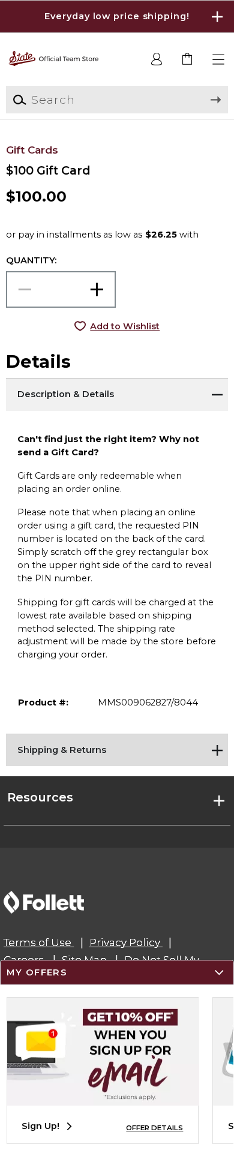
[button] (117, 16)
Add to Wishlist (125, 326)
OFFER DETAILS (154, 1128)
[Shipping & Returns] (117, 748)
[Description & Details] (117, 393)
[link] (188, 59)
